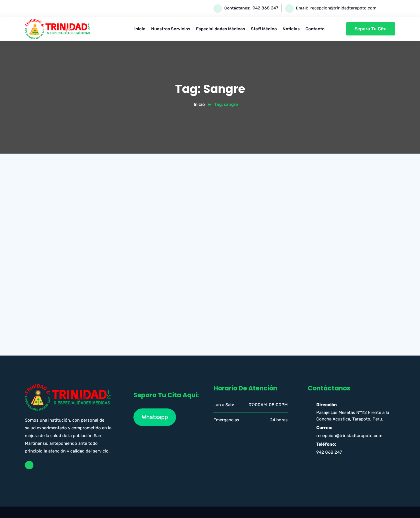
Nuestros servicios (170, 28)
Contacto (315, 28)
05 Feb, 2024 (201, 296)
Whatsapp (155, 417)
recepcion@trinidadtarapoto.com (343, 8)
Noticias (291, 28)
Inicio (139, 28)
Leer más (168, 345)
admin (176, 296)
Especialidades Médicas (220, 28)
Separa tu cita (371, 28)
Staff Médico (264, 28)
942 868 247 (265, 8)
